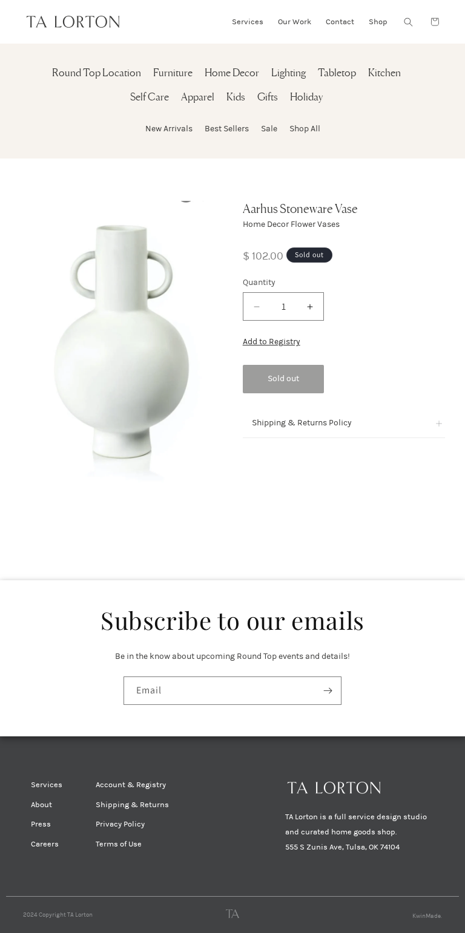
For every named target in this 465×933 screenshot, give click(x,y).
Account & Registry (131, 785)
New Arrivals (169, 128)
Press (41, 824)
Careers (45, 844)
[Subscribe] (327, 690)
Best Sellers (227, 128)
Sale (269, 128)
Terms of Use (119, 844)
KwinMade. (427, 916)
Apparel (197, 98)
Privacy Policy (120, 824)
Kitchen (384, 73)
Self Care (149, 98)
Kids (235, 98)
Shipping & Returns (132, 804)
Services (46, 785)
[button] (408, 21)
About (41, 804)
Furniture (173, 73)
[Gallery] (111, 347)
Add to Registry (271, 341)
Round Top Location (96, 73)
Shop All (304, 128)
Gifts (267, 98)
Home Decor (232, 73)
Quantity (259, 282)
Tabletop (337, 73)
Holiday (306, 98)
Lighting (288, 73)
